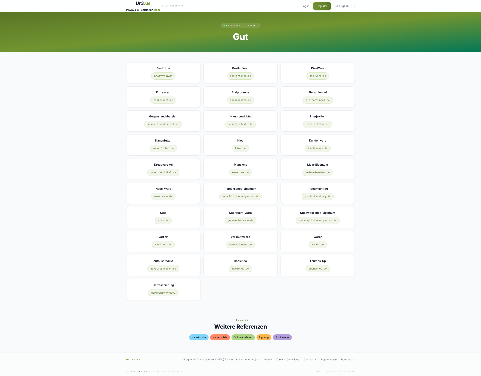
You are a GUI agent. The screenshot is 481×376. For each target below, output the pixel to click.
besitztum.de (163, 76)
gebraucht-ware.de (240, 220)
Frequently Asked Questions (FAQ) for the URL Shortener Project (221, 359)
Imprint (268, 359)
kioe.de (240, 148)
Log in (305, 6)
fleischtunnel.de (318, 100)
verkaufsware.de (240, 244)
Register (322, 6)
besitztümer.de (240, 76)
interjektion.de (317, 124)
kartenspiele (220, 337)
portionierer (282, 337)
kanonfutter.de (163, 148)
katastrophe (199, 337)
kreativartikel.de (163, 172)
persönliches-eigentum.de (240, 196)
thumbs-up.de (318, 268)
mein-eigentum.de (318, 172)
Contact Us (310, 359)
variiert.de (163, 244)
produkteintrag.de (317, 196)
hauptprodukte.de (240, 124)
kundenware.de (317, 148)
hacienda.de (240, 268)
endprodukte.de (240, 100)
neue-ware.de (163, 196)
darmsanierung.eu (163, 292)
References (348, 359)
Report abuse (329, 359)
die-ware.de (317, 76)
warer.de (318, 244)
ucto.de (163, 220)
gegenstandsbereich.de (163, 124)
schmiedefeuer (243, 337)
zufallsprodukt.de (163, 268)
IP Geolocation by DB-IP (167, 371)
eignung (264, 337)
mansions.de (240, 172)
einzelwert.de (163, 100)
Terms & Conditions (287, 359)
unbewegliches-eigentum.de (318, 220)
